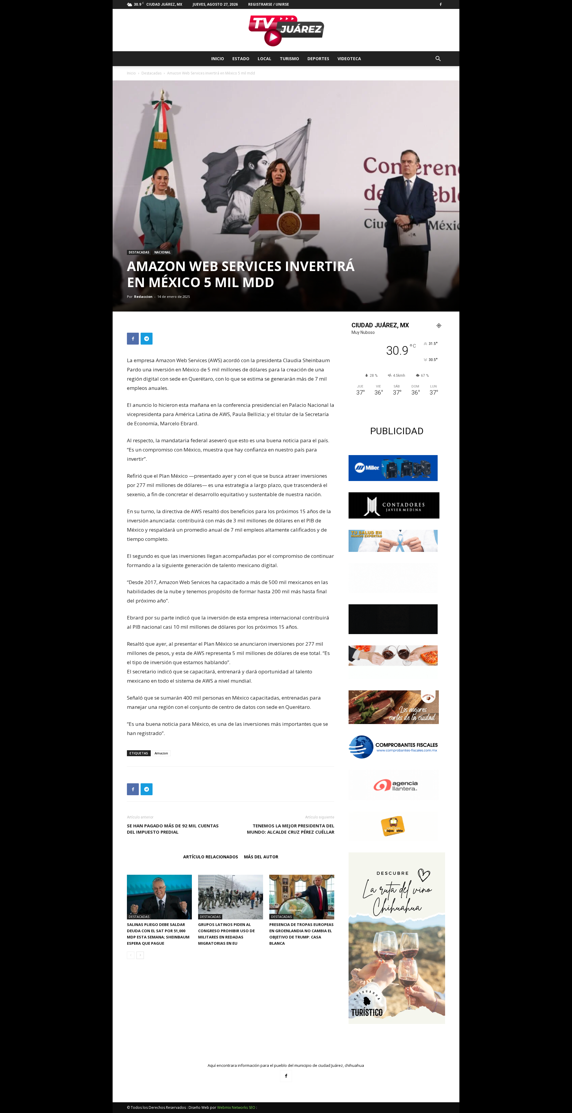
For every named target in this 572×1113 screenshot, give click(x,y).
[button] (438, 59)
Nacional (162, 252)
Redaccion (143, 296)
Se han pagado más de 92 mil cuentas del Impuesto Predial (173, 829)
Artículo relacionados (210, 857)
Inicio (217, 58)
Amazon (161, 753)
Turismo (289, 58)
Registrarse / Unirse (268, 4)
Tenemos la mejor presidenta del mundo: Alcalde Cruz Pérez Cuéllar (290, 829)
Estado (240, 58)
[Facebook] (440, 4)
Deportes (318, 58)
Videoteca (349, 58)
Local (264, 58)
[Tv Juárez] (286, 30)
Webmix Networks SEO (236, 1107)
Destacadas (151, 73)
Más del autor (261, 857)
